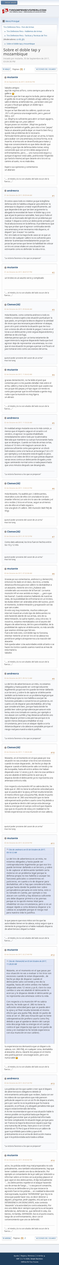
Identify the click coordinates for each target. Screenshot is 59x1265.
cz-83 (18, 39)
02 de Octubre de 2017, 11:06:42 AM (18, 374)
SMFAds (24, 1262)
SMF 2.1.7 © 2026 (22, 1259)
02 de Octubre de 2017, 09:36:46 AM (18, 309)
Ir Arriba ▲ (41, 1256)
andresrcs (13, 190)
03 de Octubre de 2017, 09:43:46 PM (18, 1160)
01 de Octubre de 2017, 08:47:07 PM (18, 272)
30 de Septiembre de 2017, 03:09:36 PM (19, 82)
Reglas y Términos (28, 1256)
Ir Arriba (7, 1238)
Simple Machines (36, 1259)
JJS (23, 39)
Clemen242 (13, 304)
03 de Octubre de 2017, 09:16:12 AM (18, 678)
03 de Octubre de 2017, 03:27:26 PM (18, 1083)
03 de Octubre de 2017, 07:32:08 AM (18, 573)
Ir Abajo (6, 69)
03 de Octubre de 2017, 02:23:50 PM (18, 843)
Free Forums (33, 1262)
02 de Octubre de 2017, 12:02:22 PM (18, 488)
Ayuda (16, 1256)
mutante (12, 77)
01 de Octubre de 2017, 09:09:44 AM (18, 195)
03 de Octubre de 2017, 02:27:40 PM (18, 954)
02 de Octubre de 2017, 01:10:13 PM (18, 536)
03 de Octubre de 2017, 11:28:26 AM (18, 752)
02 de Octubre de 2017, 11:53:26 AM (18, 422)
